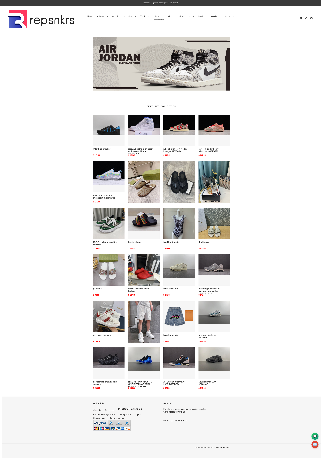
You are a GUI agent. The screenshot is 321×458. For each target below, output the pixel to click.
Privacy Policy (125, 414)
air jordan (100, 16)
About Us (97, 410)
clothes (227, 16)
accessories (159, 20)
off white (182, 16)
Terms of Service (117, 418)
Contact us (109, 410)
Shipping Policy (99, 418)
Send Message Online (174, 412)
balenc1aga (116, 16)
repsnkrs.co (211, 447)
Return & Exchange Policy (104, 414)
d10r (130, 16)
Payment (138, 414)
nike (170, 16)
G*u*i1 (142, 16)
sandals (213, 16)
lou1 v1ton (156, 16)
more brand (198, 16)
